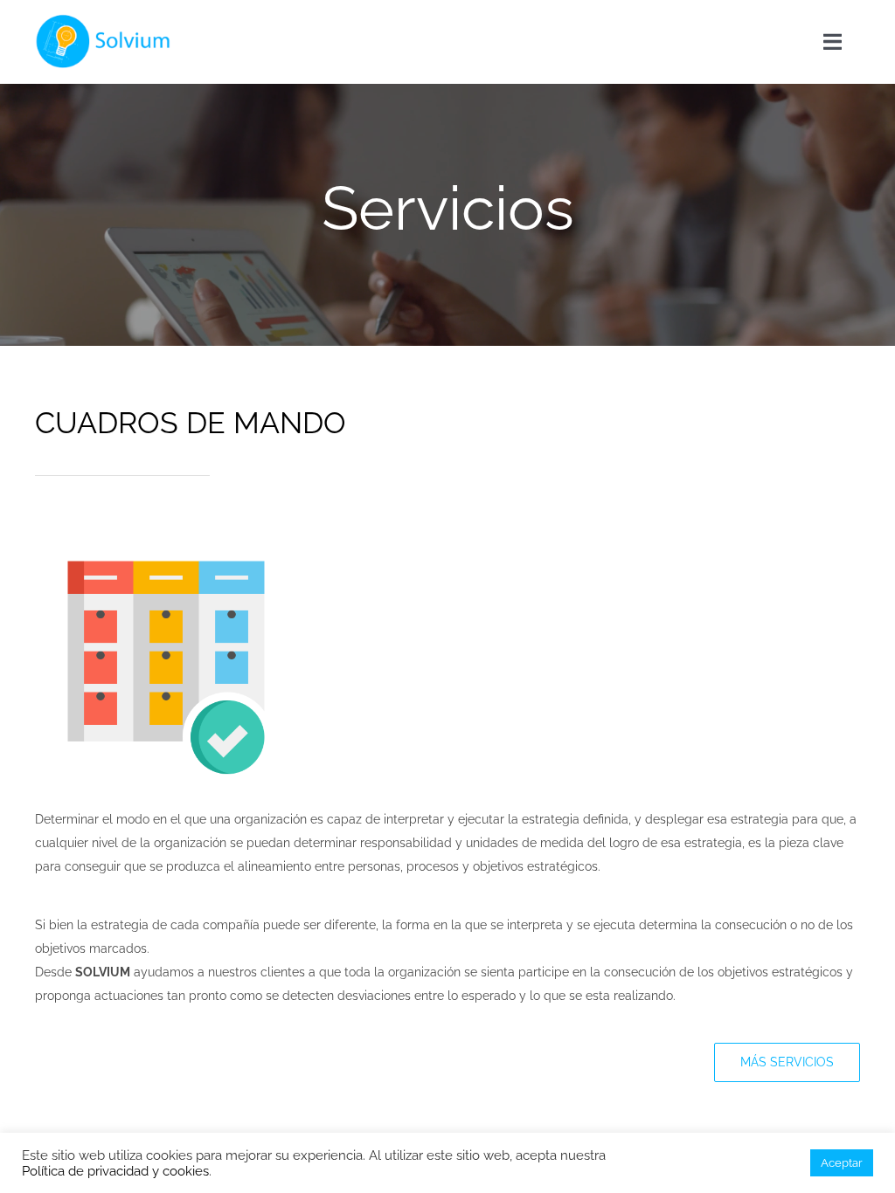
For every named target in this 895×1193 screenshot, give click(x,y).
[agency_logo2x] (106, 19)
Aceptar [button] (842, 1162)
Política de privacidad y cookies (115, 1170)
